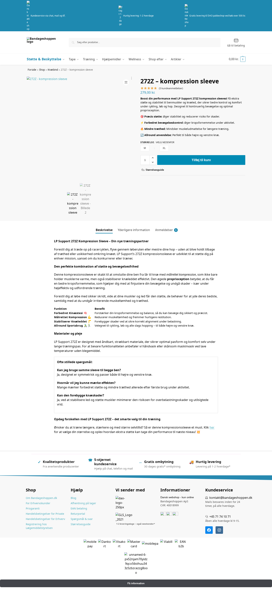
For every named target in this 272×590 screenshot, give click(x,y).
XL (164, 148)
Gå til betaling (236, 45)
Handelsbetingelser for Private (45, 513)
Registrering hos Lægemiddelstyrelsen (39, 526)
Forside (32, 69)
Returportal (78, 513)
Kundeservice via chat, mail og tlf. (48, 15)
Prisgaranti (33, 508)
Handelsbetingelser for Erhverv (45, 519)
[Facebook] (209, 530)
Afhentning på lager (83, 503)
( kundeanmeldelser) (171, 88)
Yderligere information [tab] (134, 230)
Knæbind (53, 69)
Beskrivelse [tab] (104, 230)
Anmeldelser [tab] (165, 230)
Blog (73, 498)
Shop (42, 69)
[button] (237, 59)
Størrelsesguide (80, 524)
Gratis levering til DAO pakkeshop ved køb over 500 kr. (217, 15)
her (212, 427)
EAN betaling (79, 508)
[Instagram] (219, 530)
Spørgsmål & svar (82, 519)
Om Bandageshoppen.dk (41, 498)
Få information (136, 583)
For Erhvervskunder (38, 503)
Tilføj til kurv (201, 160)
